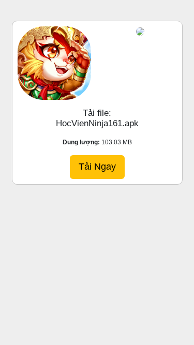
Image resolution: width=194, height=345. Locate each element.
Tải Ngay (97, 166)
